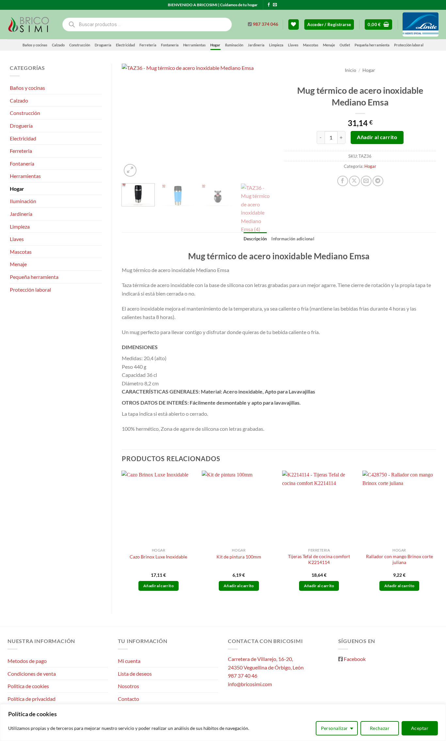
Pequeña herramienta (372, 45)
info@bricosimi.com (250, 684)
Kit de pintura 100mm (238, 556)
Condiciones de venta (32, 673)
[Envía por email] (366, 181)
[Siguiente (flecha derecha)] (434, 370)
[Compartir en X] (354, 181)
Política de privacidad (32, 699)
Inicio (350, 70)
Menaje (329, 45)
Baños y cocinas (35, 45)
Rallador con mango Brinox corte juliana (399, 559)
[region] (223, 722)
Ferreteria (147, 45)
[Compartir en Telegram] (378, 181)
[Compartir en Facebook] (342, 181)
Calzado (58, 45)
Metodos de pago (27, 661)
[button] (329, 24)
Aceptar (419, 728)
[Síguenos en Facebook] (269, 5)
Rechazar (380, 728)
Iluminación (234, 45)
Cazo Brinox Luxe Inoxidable (158, 556)
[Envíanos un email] (275, 5)
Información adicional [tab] (292, 238)
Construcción (79, 45)
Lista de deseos (135, 673)
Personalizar (334, 728)
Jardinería (256, 45)
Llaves (293, 45)
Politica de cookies (28, 686)
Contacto (128, 699)
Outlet (345, 45)
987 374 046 (265, 24)
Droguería (103, 45)
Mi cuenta (129, 661)
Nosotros (128, 686)
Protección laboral (408, 45)
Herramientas (194, 45)
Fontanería (170, 45)
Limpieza (276, 45)
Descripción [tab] (255, 238)
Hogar (215, 45)
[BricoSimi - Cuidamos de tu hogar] (30, 24)
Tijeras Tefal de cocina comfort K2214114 (319, 559)
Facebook (355, 659)
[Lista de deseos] (293, 24)
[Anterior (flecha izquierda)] (11, 370)
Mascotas (310, 45)
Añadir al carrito (377, 137)
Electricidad (125, 45)
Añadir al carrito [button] (158, 586)
